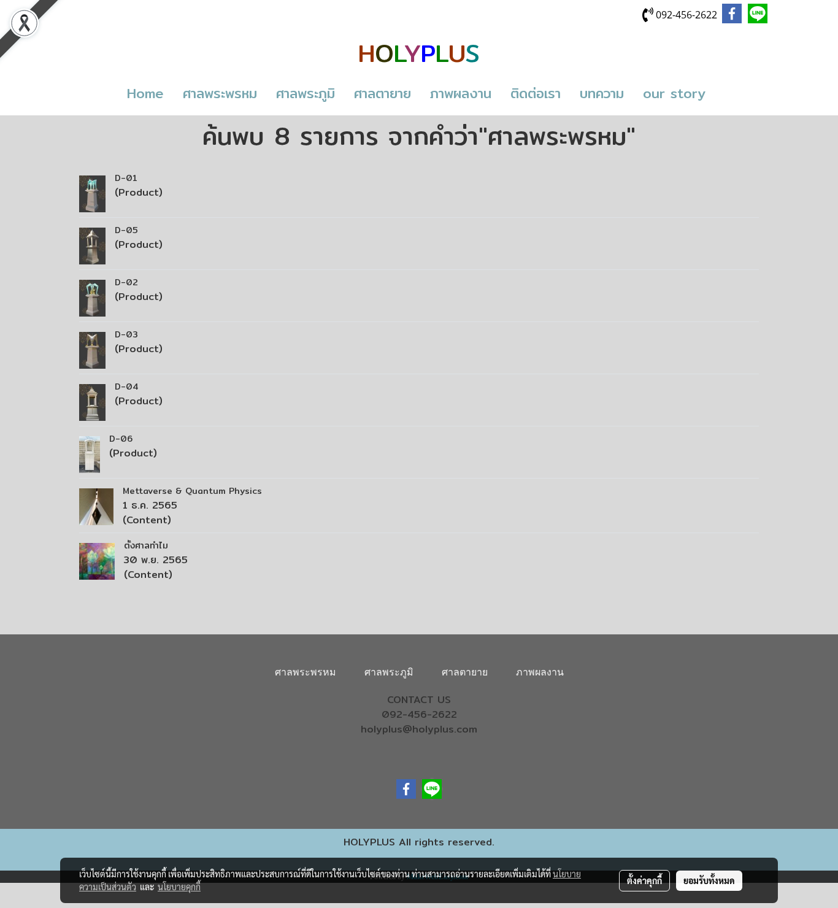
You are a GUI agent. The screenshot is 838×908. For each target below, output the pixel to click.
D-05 (126, 230)
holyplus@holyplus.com (419, 729)
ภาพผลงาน (460, 93)
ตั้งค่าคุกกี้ (644, 880)
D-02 (126, 282)
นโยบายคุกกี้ (179, 886)
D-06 (121, 438)
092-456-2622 (419, 714)
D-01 (126, 178)
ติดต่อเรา (535, 93)
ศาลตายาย (382, 93)
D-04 (127, 386)
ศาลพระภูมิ (305, 93)
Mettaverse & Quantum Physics (194, 491)
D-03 (126, 334)
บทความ (602, 93)
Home (145, 93)
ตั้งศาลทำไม (146, 545)
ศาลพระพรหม (220, 93)
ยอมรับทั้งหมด (709, 880)
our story (674, 93)
